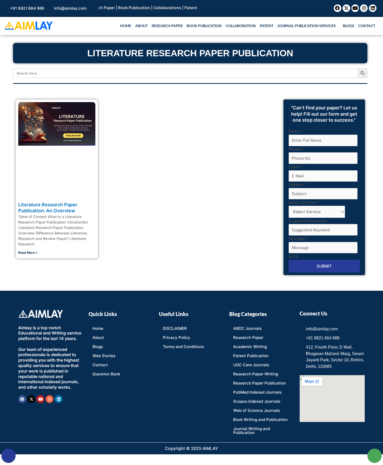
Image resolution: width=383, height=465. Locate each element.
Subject (297, 184)
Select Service (304, 202)
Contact (366, 25)
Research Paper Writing (255, 373)
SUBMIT (324, 266)
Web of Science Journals (256, 410)
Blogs (348, 25)
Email (295, 166)
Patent (183, 7)
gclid (293, 256)
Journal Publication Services (306, 25)
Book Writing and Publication (260, 419)
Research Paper (167, 25)
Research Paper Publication (259, 383)
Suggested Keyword (307, 220)
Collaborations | (161, 7)
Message (299, 238)
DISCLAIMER (175, 328)
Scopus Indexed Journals (256, 401)
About (141, 25)
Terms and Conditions (183, 346)
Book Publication (204, 25)
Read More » (28, 253)
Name (296, 131)
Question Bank (106, 373)
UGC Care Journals (251, 364)
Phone (296, 149)
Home (125, 25)
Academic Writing (250, 346)
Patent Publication (250, 355)
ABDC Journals (247, 328)
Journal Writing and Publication (251, 430)
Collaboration (241, 25)
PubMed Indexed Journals (257, 392)
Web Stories (103, 355)
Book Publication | (128, 7)
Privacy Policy (176, 337)
